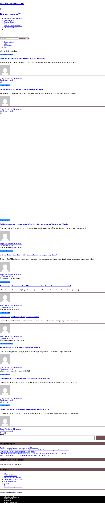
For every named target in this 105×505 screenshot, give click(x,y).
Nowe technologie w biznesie (13, 479)
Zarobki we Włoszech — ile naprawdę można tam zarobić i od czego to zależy (25, 455)
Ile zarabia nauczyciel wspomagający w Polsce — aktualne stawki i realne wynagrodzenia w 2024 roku (33, 453)
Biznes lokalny (9, 20)
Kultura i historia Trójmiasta (13, 18)
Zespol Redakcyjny (6, 78)
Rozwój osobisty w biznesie (13, 26)
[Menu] (0, 8)
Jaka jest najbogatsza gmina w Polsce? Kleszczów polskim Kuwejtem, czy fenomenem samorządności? (35, 286)
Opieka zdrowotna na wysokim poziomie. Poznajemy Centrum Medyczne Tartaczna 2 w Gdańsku (34, 224)
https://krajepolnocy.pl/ (11, 497)
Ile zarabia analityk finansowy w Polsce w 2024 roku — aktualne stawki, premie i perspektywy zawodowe (34, 450)
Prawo (6, 24)
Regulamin (7, 500)
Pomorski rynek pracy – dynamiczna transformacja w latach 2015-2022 (25, 378)
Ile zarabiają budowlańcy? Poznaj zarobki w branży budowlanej (22, 58)
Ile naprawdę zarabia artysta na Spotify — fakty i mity (17, 452)
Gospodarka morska (10, 27)
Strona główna (9, 499)
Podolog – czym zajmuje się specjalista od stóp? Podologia (19, 448)
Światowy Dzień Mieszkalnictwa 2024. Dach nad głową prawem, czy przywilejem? (28, 255)
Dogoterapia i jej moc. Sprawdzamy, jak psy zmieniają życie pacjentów (24, 409)
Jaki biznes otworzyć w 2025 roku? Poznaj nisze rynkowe (20, 347)
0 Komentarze (17, 78)
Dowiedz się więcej (6, 80)
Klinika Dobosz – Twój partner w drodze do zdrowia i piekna (21, 89)
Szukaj (2, 434)
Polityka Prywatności (11, 502)
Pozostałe (7, 483)
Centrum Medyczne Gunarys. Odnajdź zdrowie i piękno (19, 317)
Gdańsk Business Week (12, 3)
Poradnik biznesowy (10, 22)
